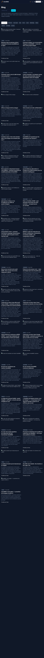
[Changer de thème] (32, 2)
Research (3, 25)
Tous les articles (4, 22)
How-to (24, 22)
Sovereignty (8, 25)
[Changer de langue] (34, 2)
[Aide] (30, 2)
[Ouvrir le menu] (42, 2)
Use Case (12, 25)
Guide (20, 22)
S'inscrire (38, 1)
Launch (27, 22)
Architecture (10, 22)
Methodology (32, 22)
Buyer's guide (16, 22)
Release (37, 22)
